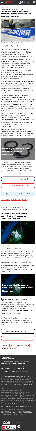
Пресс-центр (25, 361)
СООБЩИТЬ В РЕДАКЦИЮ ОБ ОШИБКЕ (14, 371)
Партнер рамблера (16, 422)
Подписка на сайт (8, 368)
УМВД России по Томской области (12, 42)
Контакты (20, 368)
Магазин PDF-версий (17, 363)
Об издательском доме (10, 361)
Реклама (4, 363)
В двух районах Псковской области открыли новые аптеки (17, 286)
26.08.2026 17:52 (6, 207)
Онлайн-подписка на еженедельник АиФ (17, 366)
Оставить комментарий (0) (18, 185)
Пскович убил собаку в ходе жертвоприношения (15, 150)
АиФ (11, 245)
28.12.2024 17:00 (5, 7)
